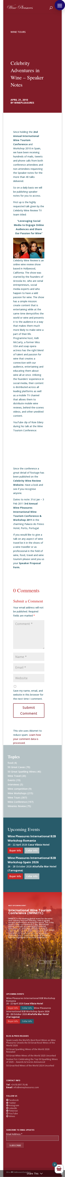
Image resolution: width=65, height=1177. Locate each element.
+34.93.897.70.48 (19, 1084)
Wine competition (18, 788)
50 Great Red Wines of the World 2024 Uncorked (30, 1065)
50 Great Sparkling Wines (22, 771)
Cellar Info (32, 850)
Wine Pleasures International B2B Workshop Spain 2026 (32, 860)
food (10, 762)
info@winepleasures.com (26, 1087)
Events (11, 780)
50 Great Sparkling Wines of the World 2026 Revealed (27, 1050)
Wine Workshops (17, 793)
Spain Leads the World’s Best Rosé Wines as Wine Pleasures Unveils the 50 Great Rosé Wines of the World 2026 (31, 1043)
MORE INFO (47, 962)
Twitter (11, 1102)
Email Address (14, 1134)
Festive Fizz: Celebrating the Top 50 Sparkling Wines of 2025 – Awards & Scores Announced (32, 1060)
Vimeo (10, 1116)
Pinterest (12, 1110)
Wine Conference (17, 801)
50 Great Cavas (16, 767)
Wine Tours (18, 32)
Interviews (13, 784)
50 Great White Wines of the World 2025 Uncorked (31, 1055)
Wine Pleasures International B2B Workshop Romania (32, 838)
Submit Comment (28, 710)
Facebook (12, 1100)
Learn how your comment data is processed (27, 739)
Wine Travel (14, 776)
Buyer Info (15, 850)
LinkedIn (11, 1108)
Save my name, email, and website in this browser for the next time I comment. (28, 695)
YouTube (12, 1113)
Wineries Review (17, 806)
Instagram (12, 1105)
